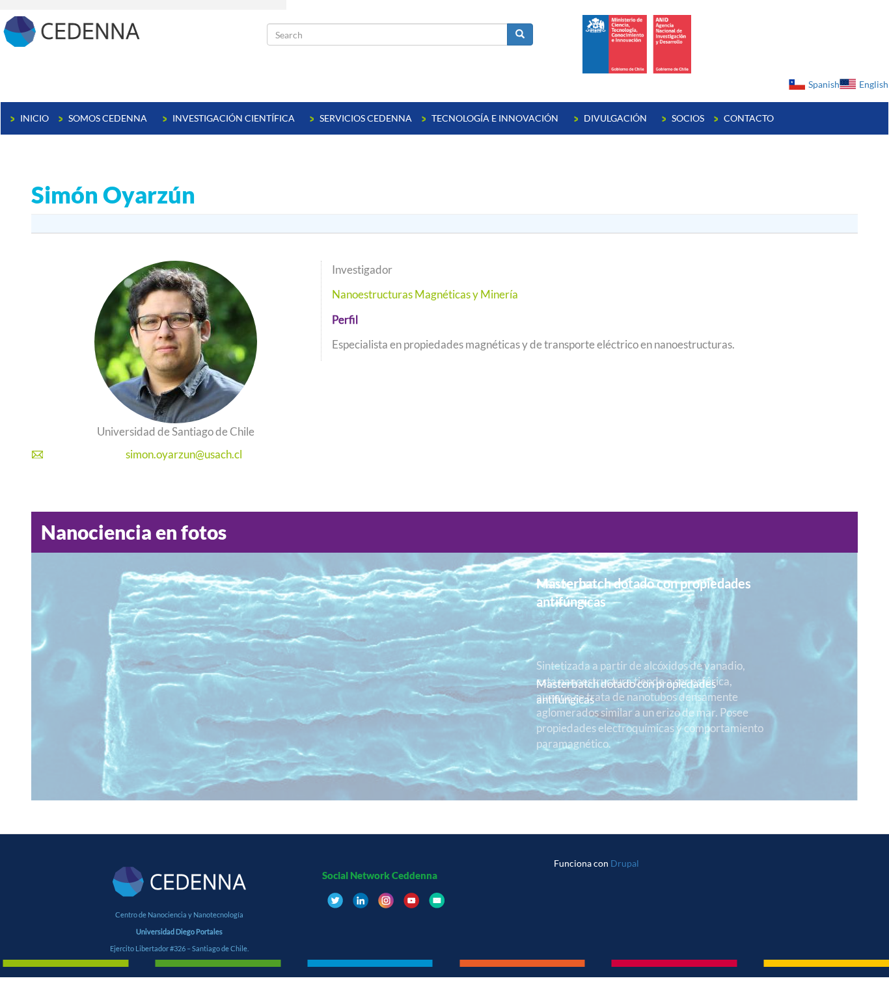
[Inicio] (134, 30)
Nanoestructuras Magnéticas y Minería (425, 294)
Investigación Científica (234, 118)
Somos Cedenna (108, 118)
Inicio (34, 118)
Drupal (624, 863)
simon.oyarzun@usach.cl (184, 454)
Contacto (749, 118)
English (873, 84)
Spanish (824, 84)
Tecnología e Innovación (495, 118)
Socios (688, 118)
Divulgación (616, 118)
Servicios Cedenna (366, 118)
